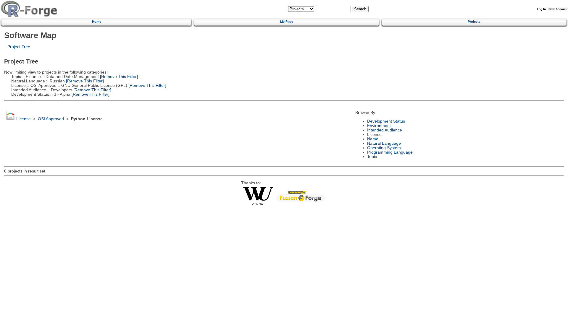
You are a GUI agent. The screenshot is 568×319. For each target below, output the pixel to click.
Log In (541, 9)
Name (372, 139)
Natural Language (384, 143)
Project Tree (18, 47)
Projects (474, 21)
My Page (286, 21)
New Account (557, 9)
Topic (372, 156)
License (23, 119)
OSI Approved (51, 119)
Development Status (386, 121)
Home (96, 21)
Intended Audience (384, 130)
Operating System (384, 148)
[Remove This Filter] (118, 76)
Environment (379, 125)
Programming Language (390, 152)
